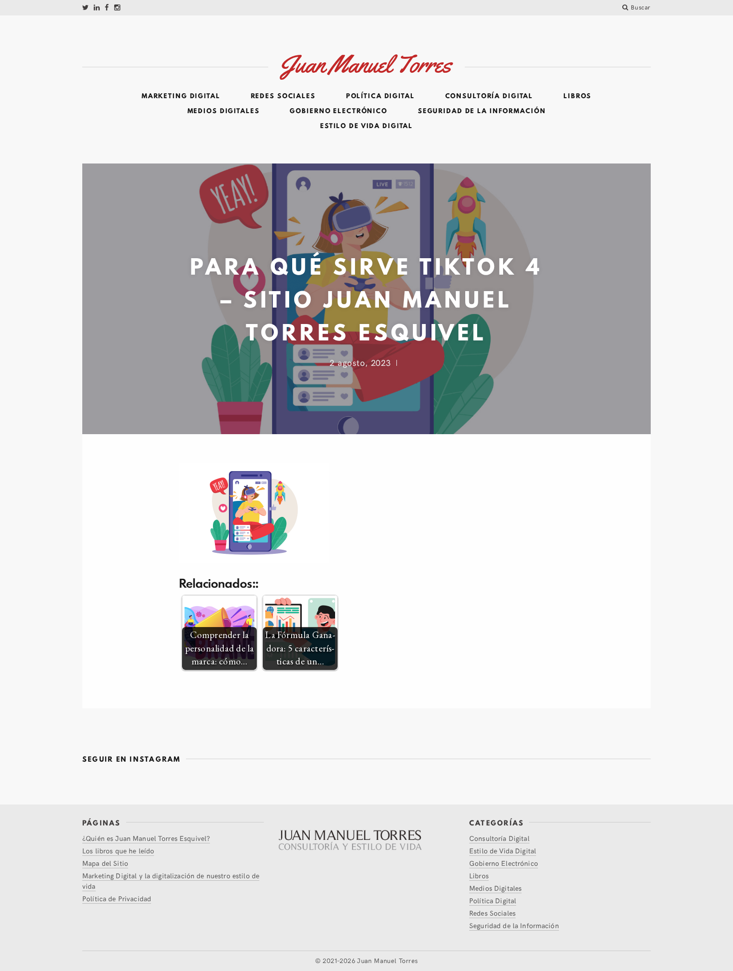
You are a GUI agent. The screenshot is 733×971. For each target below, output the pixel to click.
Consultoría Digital (489, 96)
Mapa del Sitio (105, 863)
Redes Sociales (283, 96)
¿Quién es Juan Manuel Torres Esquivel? (146, 838)
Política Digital (380, 96)
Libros (577, 96)
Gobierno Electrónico (338, 111)
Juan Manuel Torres (387, 960)
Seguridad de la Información (482, 111)
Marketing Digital (181, 96)
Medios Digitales (223, 111)
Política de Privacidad (116, 898)
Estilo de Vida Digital (366, 126)
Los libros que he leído (118, 850)
